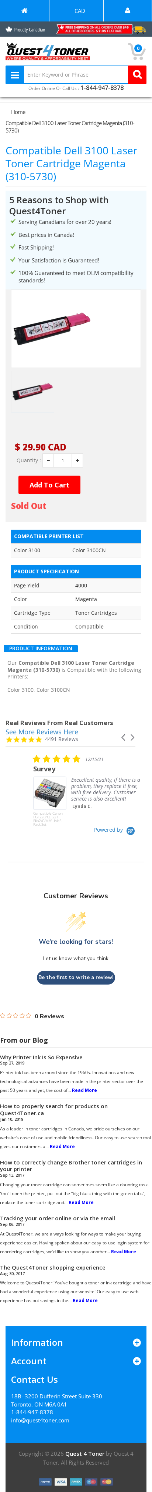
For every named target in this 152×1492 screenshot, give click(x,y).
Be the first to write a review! (76, 977)
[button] (124, 737)
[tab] (41, 648)
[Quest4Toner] (24, 10)
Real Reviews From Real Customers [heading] (59, 723)
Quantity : (29, 460)
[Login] (128, 10)
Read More (84, 1090)
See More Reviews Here (42, 731)
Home (18, 111)
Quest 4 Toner (85, 1453)
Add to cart (49, 484)
